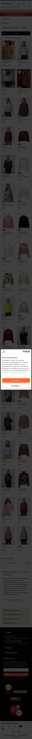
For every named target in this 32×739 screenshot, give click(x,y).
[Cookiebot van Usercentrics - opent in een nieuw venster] (23, 352)
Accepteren (16, 380)
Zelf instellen (15, 386)
